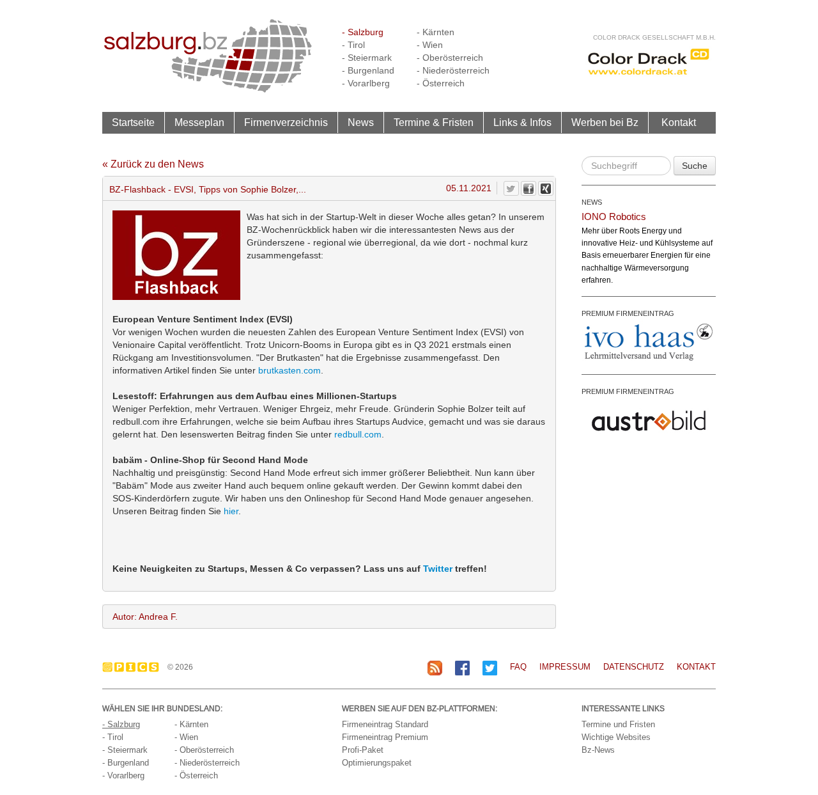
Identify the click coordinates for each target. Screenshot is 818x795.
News (361, 122)
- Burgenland (368, 70)
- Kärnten (435, 32)
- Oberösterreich (450, 57)
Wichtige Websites (616, 737)
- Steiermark (367, 57)
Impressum (564, 667)
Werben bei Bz (604, 122)
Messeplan (199, 122)
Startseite (133, 122)
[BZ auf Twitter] (489, 667)
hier (231, 511)
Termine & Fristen (434, 122)
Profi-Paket (362, 750)
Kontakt (678, 122)
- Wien (430, 45)
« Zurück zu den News (153, 164)
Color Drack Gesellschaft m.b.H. (654, 37)
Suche (694, 166)
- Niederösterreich (453, 70)
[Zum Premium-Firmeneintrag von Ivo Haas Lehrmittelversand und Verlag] (649, 341)
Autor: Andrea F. (145, 616)
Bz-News (598, 750)
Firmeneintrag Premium (385, 737)
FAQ (518, 667)
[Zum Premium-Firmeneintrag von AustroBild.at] (649, 419)
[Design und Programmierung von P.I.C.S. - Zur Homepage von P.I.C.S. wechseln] (134, 667)
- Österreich (441, 83)
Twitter (437, 568)
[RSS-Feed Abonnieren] (435, 667)
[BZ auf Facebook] (462, 667)
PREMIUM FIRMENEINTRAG (628, 313)
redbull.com (358, 434)
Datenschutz (633, 667)
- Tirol (353, 45)
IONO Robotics (614, 216)
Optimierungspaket (377, 762)
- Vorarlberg (366, 83)
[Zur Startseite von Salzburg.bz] (208, 55)
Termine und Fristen (618, 724)
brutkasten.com (289, 370)
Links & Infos (522, 122)
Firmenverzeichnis (286, 122)
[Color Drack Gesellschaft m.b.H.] (649, 61)
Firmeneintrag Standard (385, 724)
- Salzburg (362, 32)
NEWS (592, 202)
